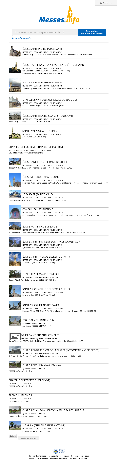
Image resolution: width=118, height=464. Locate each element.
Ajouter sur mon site (29, 438)
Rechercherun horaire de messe (92, 32)
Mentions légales (50, 458)
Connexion (107, 3)
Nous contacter (35, 458)
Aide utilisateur (82, 458)
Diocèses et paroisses (80, 456)
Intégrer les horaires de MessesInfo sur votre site (49, 456)
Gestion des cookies (66, 458)
